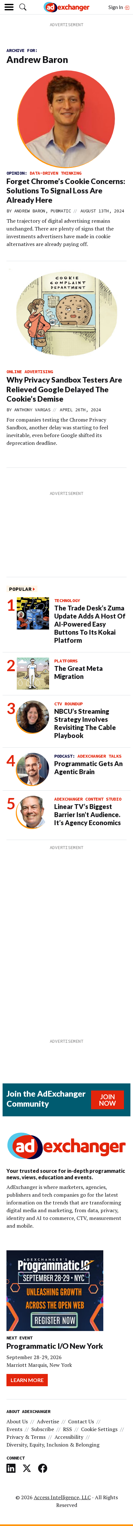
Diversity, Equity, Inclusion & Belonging (52, 1444)
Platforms (65, 661)
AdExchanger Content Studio (87, 799)
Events (14, 1429)
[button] (22, 7)
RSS (67, 1429)
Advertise (48, 1421)
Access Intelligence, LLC (62, 1497)
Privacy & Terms (26, 1436)
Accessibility (69, 1436)
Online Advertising (29, 371)
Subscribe (42, 1429)
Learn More (27, 1380)
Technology (67, 600)
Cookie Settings (99, 1429)
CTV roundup (68, 704)
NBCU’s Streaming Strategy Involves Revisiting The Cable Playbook (85, 723)
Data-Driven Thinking (55, 173)
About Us (17, 1421)
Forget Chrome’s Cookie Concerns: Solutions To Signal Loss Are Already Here (65, 190)
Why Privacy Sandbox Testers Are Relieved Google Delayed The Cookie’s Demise (64, 389)
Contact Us (81, 1421)
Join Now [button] (107, 1100)
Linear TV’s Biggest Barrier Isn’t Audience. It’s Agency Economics (87, 814)
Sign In (116, 7)
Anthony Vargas (32, 410)
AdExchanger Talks (99, 756)
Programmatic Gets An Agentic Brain (88, 767)
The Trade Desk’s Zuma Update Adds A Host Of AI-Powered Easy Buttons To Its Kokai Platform (90, 624)
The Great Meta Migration (78, 672)
